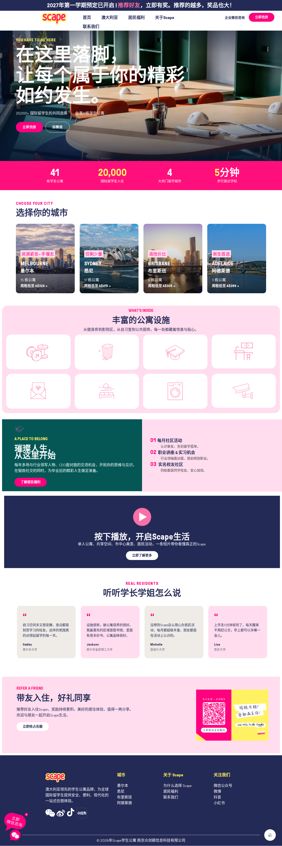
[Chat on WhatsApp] (16, 821)
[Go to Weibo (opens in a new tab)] (61, 813)
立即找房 (29, 127)
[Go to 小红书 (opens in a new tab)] (81, 813)
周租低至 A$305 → (161, 286)
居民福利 (136, 17)
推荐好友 (129, 5)
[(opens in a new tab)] (142, 516)
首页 (87, 17)
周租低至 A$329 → (33, 286)
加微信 (57, 127)
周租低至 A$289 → (225, 286)
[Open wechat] (15, 835)
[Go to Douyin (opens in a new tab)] (70, 813)
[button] (50, 813)
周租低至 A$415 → (97, 286)
